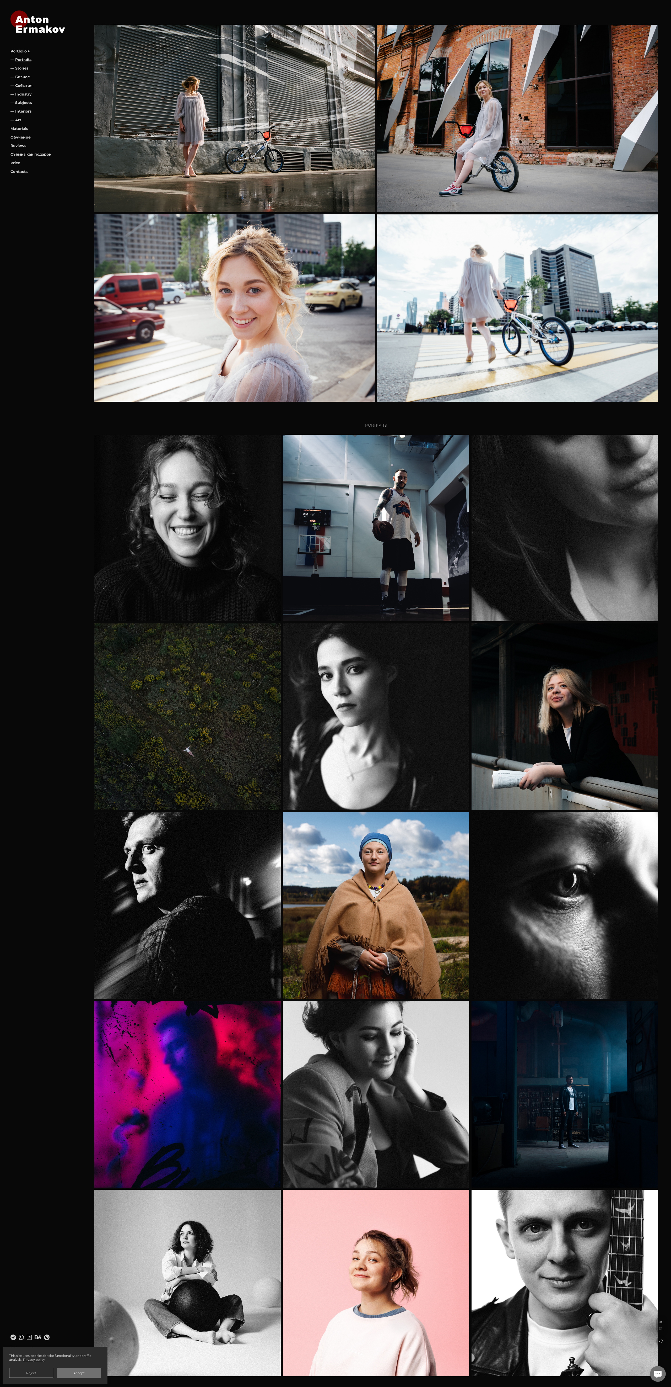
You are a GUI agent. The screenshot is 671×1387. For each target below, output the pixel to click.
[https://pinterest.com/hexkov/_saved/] (47, 1337)
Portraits (23, 59)
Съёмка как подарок (30, 154)
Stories (21, 68)
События (24, 85)
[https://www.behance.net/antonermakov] (38, 1337)
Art (18, 120)
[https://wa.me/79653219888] (21, 1337)
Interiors (23, 111)
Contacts (19, 171)
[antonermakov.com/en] (37, 21)
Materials (19, 128)
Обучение (20, 137)
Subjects (23, 102)
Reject (31, 1373)
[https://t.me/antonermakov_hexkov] (13, 1337)
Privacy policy (34, 1360)
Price (15, 163)
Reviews (18, 145)
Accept (79, 1373)
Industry (23, 94)
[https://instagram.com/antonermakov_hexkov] (29, 1337)
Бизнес (22, 77)
